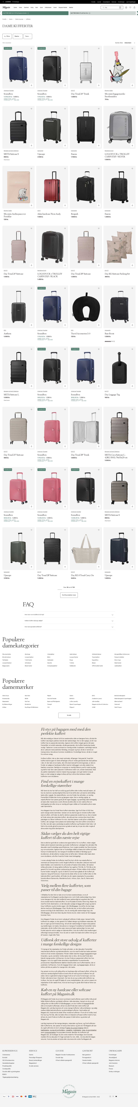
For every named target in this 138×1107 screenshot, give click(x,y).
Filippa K (72, 707)
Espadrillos (95, 660)
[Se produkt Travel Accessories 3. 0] (86, 307)
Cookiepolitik (6, 1069)
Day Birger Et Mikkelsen (31, 707)
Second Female (51, 698)
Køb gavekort (86, 1054)
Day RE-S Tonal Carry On (82, 575)
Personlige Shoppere (35, 1057)
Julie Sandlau (95, 701)
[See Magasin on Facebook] (113, 1096)
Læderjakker (118, 665)
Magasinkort (33, 1063)
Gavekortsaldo (86, 1060)
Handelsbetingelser (8, 1063)
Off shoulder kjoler (97, 665)
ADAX (39, 210)
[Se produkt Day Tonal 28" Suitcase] (86, 247)
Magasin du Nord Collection (11, 150)
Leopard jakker (29, 657)
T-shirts (72, 663)
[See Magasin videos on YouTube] (116, 1096)
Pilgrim (49, 695)
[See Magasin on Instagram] (110, 1096)
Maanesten (5, 701)
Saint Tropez (118, 707)
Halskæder (50, 660)
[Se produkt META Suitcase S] (18, 127)
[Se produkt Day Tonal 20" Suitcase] (18, 428)
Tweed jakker (96, 657)
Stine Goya (5, 695)
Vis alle (69, 715)
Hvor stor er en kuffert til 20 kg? (34, 614)
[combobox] (112, 7)
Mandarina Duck (109, 150)
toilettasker (77, 1030)
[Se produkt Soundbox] (18, 67)
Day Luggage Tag (112, 395)
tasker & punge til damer (74, 1028)
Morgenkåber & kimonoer (122, 654)
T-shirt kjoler (28, 660)
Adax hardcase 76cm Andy (49, 214)
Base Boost (109, 334)
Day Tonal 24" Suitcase (13, 274)
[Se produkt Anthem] (18, 307)
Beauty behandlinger (35, 1060)
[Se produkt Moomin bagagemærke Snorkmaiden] (119, 67)
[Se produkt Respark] (86, 187)
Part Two (27, 701)
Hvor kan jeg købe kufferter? (33, 626)
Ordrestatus (6, 1054)
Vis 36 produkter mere (69, 595)
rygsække (69, 1030)
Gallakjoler (73, 665)
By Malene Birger (7, 704)
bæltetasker (45, 1030)
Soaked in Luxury (97, 698)
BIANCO (72, 698)
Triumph (49, 704)
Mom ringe (118, 660)
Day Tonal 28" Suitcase (81, 274)
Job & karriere (113, 1063)
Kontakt (4, 1057)
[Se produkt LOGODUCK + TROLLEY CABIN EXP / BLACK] (52, 247)
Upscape (41, 154)
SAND (93, 707)
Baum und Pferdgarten (53, 701)
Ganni (71, 695)
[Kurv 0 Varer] (134, 7)
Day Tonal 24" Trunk (80, 94)
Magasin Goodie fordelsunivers (65, 1054)
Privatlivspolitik (7, 1066)
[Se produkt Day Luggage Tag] (119, 367)
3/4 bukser (28, 663)
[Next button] (137, 13)
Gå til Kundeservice (8, 1060)
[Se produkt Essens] (86, 127)
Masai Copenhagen (75, 704)
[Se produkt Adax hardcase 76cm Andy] (52, 187)
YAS (48, 707)
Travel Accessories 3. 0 (80, 334)
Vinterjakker (50, 654)
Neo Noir (27, 695)
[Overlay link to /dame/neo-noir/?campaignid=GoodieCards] (35, 13)
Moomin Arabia (109, 90)
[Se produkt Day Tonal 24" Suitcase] (18, 247)
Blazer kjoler (28, 665)
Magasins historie (114, 1060)
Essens (74, 154)
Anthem (7, 334)
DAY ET (73, 90)
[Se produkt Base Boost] (119, 307)
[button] (126, 7)
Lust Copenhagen (131, 2)
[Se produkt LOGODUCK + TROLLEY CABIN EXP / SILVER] (119, 127)
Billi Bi (26, 698)
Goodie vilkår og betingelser (11, 1071)
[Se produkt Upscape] (52, 127)
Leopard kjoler (74, 657)
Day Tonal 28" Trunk (80, 455)
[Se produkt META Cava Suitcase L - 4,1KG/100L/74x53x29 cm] (119, 428)
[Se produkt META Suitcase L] (18, 367)
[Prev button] (1, 13)
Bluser (94, 663)
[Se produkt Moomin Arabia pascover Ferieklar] (18, 187)
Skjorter (49, 663)
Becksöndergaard (120, 695)
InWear (4, 707)
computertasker (50, 1032)
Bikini (48, 657)
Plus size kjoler (6, 654)
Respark (74, 214)
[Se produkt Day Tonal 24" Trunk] (86, 67)
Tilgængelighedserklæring (10, 1077)
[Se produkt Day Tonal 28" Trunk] (86, 428)
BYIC (93, 695)
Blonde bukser (6, 657)
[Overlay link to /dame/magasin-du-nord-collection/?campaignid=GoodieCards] (102, 13)
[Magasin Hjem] (6, 7)
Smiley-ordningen (114, 1071)
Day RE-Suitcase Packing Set (117, 274)
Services (114, 2)
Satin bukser (73, 654)
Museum (111, 1066)
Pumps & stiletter (119, 657)
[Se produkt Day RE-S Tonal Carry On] (86, 548)
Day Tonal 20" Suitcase (14, 455)
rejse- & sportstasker (89, 1030)
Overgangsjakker (52, 665)
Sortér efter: (119, 43)
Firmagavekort (86, 1057)
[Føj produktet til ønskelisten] (31, 48)
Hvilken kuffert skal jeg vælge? (34, 620)
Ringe (71, 660)
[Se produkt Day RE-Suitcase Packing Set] (119, 247)
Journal (99, 2)
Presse (111, 1069)
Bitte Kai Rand (118, 701)
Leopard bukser (7, 663)
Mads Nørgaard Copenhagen (123, 698)
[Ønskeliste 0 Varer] (130, 7)
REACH (4, 1074)
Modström (28, 704)
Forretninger (121, 2)
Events (31, 1054)
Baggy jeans (5, 665)
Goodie (93, 2)
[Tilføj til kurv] (31, 85)
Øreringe (27, 654)
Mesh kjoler (118, 663)
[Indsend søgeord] (103, 7)
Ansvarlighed (106, 2)
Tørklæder (5, 660)
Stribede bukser (96, 654)
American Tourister (9, 90)
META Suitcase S (11, 154)
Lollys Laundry (74, 701)
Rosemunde (5, 698)
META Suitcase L (11, 395)
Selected (117, 704)
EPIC (5, 330)
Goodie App (59, 1057)
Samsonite (40, 150)
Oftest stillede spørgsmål (64, 1060)
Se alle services (33, 1066)
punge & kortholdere (57, 1030)
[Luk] (98, 563)
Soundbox (8, 94)
